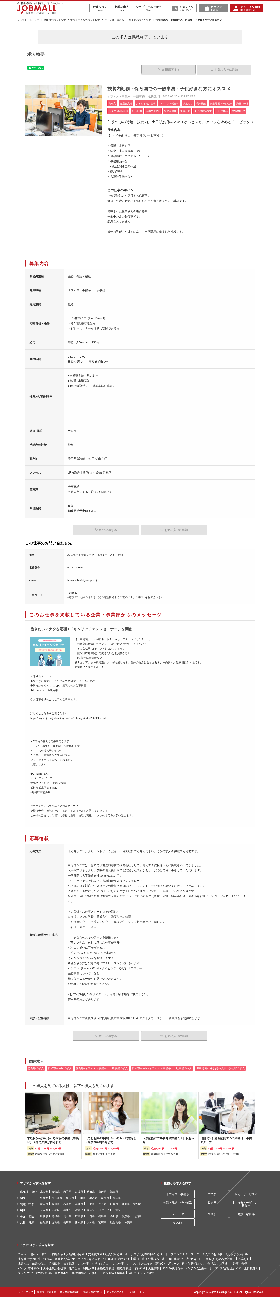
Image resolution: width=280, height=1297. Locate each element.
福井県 (79, 1203)
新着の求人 (122, 8)
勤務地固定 (79, 1273)
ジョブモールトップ (28, 19)
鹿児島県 (115, 1222)
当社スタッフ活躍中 (141, 1273)
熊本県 (79, 1222)
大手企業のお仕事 (54, 1268)
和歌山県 (103, 1210)
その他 (177, 1222)
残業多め (23, 1263)
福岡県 (44, 1222)
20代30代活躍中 (172, 1268)
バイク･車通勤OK (29, 1268)
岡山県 (67, 1216)
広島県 (79, 1216)
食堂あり (213, 1263)
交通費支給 (95, 1254)
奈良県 (91, 1210)
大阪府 (44, 1210)
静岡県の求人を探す (55, 19)
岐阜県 (114, 1203)
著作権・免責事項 (46, 1292)
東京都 (44, 1197)
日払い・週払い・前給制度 (46, 1254)
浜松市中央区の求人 (60, 1068)
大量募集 (154, 1268)
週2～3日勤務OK (172, 1259)
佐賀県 (56, 1222)
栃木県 (93, 1197)
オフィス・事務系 (177, 1194)
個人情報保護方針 (70, 1292)
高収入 (22, 1254)
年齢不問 (140, 1268)
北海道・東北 (28, 1192)
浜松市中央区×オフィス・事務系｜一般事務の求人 (162, 1068)
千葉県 (82, 1197)
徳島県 (102, 1216)
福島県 (114, 1191)
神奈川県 (57, 1197)
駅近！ (226, 1263)
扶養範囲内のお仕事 (76, 1263)
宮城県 (79, 1191)
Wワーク (173, 1263)
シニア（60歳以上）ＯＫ (225, 1268)
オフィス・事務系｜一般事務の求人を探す (127, 19)
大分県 (91, 1222)
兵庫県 (67, 1210)
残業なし (244, 1259)
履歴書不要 (62, 1273)
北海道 (44, 1191)
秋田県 (91, 1191)
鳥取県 (44, 1216)
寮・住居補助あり (193, 1263)
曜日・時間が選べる (146, 1259)
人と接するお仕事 (236, 1254)
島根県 (56, 1216)
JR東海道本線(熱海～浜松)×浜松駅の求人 (220, 1068)
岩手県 (67, 1191)
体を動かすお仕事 (29, 1259)
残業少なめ (39, 1263)
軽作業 (47, 1259)
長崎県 (67, 1222)
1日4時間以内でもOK (117, 1259)
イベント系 (177, 1214)
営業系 (212, 1194)
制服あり (88, 1268)
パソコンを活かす (88, 1259)
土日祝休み (251, 1268)
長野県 (102, 1203)
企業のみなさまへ (116, 1292)
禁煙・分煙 (240, 1263)
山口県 (91, 1216)
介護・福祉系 (246, 1214)
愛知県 (137, 1203)
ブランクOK (25, 1273)
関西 (23, 1210)
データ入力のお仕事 (209, 1254)
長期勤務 (54, 1263)
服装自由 (74, 1268)
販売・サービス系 (246, 1194)
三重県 (117, 1210)
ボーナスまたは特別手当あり (143, 1254)
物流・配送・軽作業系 (177, 1202)
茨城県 (105, 1197)
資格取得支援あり (114, 1273)
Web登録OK (44, 1273)
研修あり (94, 1273)
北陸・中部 (27, 1204)
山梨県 (91, 1203)
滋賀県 (79, 1210)
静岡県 (126, 1203)
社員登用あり (113, 1254)
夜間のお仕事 (194, 1259)
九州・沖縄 (27, 1222)
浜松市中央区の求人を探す (85, 19)
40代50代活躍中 (196, 1268)
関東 (23, 1198)
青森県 (56, 1191)
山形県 (102, 1191)
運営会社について (93, 1292)
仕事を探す (100, 8)
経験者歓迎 (124, 1268)
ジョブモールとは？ (149, 8)
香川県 (114, 1216)
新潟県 (44, 1203)
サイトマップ (25, 1292)
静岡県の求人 (36, 1068)
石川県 (67, 1203)
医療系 (212, 1214)
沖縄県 (128, 1222)
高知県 (137, 1216)
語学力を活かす (65, 1259)
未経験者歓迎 (105, 1268)
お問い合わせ (137, 1292)
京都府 (56, 1210)
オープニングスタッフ (179, 1254)
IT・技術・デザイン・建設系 (246, 1203)
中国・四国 (27, 1216)
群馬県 (117, 1197)
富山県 (56, 1203)
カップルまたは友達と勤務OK (146, 1263)
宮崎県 (102, 1222)
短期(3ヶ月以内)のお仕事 (108, 1263)
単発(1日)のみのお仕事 (221, 1259)
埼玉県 (70, 1197)
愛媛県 (126, 1216)
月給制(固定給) (75, 1254)
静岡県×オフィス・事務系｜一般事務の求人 (102, 1068)
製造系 (212, 1202)
